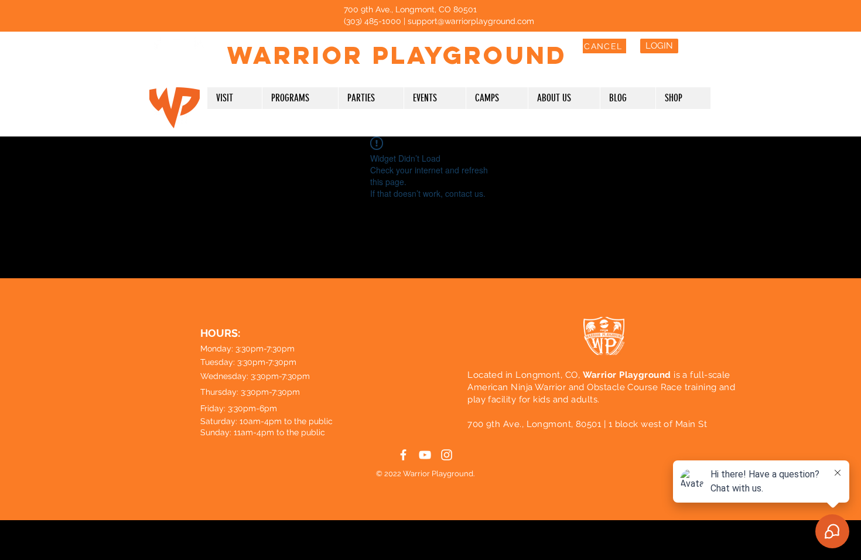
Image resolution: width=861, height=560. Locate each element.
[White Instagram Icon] (200, 43)
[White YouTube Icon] (178, 43)
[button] (234, 98)
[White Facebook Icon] (156, 43)
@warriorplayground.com (486, 21)
